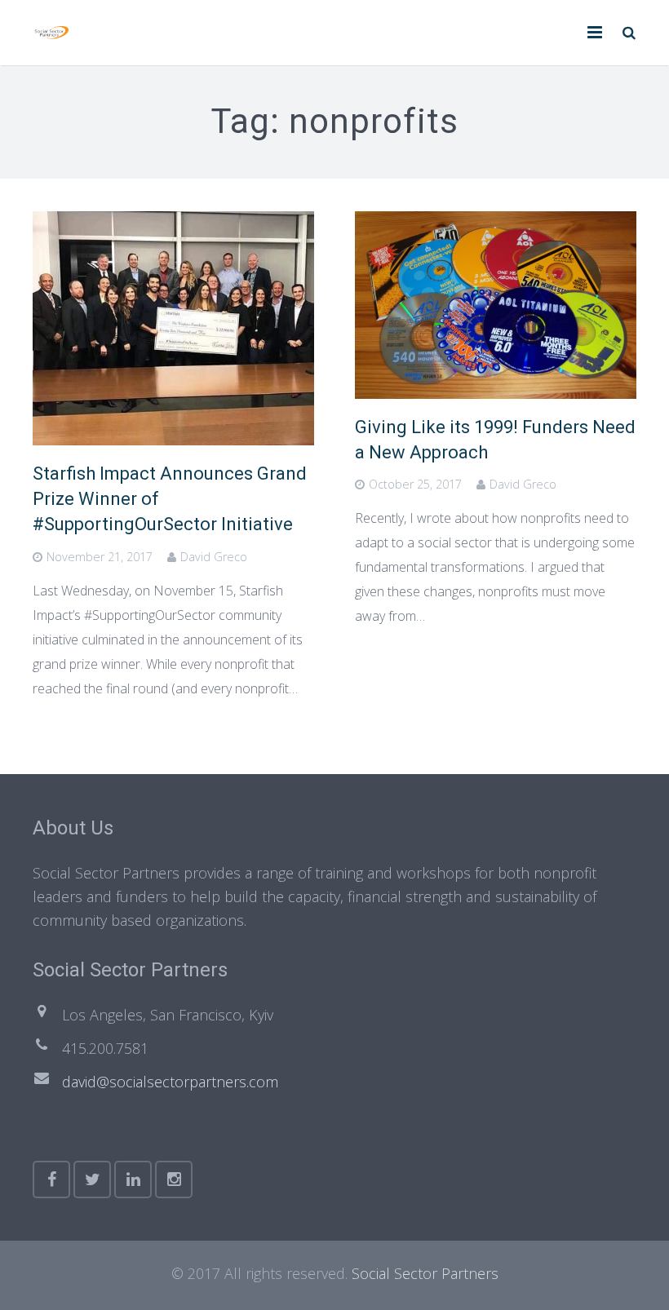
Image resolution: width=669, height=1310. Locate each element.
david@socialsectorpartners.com (170, 1081)
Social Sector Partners (425, 1273)
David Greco (213, 556)
